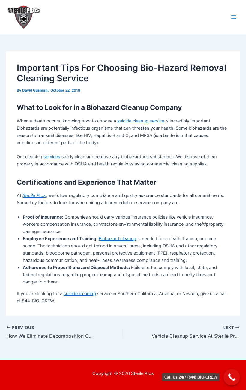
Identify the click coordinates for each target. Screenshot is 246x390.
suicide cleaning (80, 293)
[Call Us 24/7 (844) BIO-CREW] (232, 377)
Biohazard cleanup (117, 238)
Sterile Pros (34, 195)
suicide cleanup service (140, 121)
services (52, 156)
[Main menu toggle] (233, 17)
